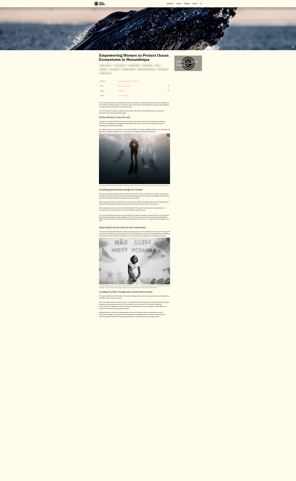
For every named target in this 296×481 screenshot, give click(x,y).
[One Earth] (100, 3)
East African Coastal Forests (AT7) (128, 81)
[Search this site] (201, 3)
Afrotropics (121, 91)
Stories (187, 3)
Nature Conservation (124, 86)
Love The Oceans (123, 95)
